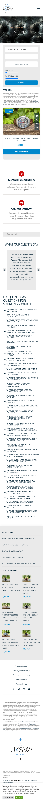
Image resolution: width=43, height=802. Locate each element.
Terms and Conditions (21, 675)
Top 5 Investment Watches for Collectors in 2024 (18, 563)
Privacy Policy (21, 679)
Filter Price (21, 82)
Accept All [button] (19, 797)
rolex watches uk (14, 727)
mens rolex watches (30, 724)
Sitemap (5, 777)
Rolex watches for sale (27, 721)
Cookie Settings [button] (8, 797)
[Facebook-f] (14, 689)
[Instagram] (24, 689)
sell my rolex (28, 728)
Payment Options (21, 666)
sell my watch (23, 728)
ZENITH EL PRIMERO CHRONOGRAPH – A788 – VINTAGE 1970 (21, 139)
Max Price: (8, 76)
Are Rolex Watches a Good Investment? (15, 545)
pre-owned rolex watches (24, 723)
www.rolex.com (24, 718)
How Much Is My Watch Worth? (12, 551)
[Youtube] (29, 689)
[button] (21, 56)
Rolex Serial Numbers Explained (12, 557)
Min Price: (8, 70)
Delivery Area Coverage (21, 670)
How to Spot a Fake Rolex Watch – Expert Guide (18, 538)
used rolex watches (34, 723)
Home (11, 28)
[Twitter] (19, 689)
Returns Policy (21, 684)
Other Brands (21, 28)
